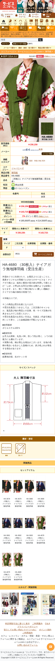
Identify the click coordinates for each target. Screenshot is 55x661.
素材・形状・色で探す (26, 48)
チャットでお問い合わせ (50, 647)
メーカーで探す (9, 48)
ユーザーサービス (35, 15)
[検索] (40, 39)
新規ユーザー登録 (19, 44)
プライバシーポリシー (27, 627)
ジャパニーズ (18, 168)
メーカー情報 (48, 154)
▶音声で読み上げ (9, 56)
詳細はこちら (49, 56)
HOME (3, 24)
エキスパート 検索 (9, 15)
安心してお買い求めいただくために (20, 630)
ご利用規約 (27, 633)
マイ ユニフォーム (22, 15)
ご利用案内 (37, 623)
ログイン (5, 44)
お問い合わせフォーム (27, 645)
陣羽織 (48, 51)
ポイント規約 (45, 630)
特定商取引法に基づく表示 (17, 623)
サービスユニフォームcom (30, 51)
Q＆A (47, 623)
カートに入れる (45, 254)
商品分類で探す (44, 48)
